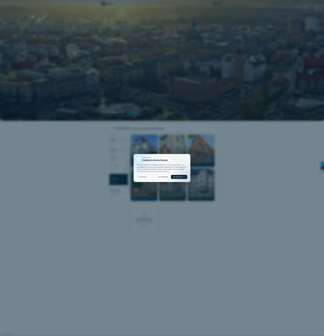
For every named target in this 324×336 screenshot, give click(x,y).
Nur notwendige (163, 177)
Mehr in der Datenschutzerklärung (158, 171)
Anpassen (143, 177)
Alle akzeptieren (178, 177)
